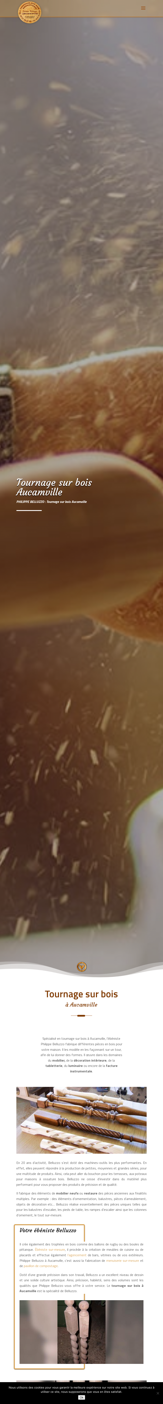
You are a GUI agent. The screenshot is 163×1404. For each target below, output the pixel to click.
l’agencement (77, 1255)
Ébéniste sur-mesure (49, 1249)
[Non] (158, 1393)
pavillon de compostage (41, 1265)
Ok (81, 1397)
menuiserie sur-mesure (122, 1260)
